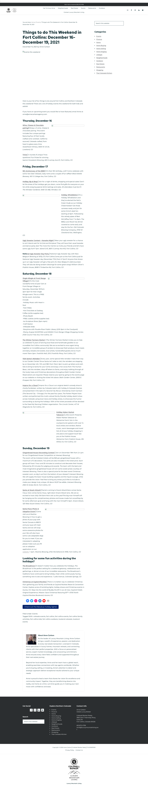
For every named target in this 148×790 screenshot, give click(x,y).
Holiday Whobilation (69, 195)
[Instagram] (35, 600)
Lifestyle (99, 55)
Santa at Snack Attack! (32, 490)
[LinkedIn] (39, 600)
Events (35, 614)
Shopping (99, 70)
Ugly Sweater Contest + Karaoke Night (38, 240)
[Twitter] (31, 600)
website (26, 552)
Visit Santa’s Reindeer (31, 359)
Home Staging (101, 51)
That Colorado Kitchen (104, 73)
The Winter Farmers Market (34, 340)
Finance (99, 39)
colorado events (39, 616)
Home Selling (101, 48)
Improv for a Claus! (30, 385)
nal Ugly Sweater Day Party (38, 254)
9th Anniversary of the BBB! (34, 171)
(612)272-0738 (81, 725)
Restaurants (100, 67)
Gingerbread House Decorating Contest (38, 453)
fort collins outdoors (50, 619)
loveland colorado (65, 619)
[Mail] (48, 600)
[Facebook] (27, 600)
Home (98, 42)
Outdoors (99, 61)
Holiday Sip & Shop (30, 182)
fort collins (50, 616)
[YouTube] (44, 600)
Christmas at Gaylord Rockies (34, 582)
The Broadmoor (29, 566)
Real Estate (100, 64)
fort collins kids (36, 619)
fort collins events (62, 616)
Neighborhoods (101, 58)
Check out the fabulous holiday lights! (40, 607)
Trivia (25, 155)
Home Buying (101, 45)
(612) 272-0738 (80, 4)
